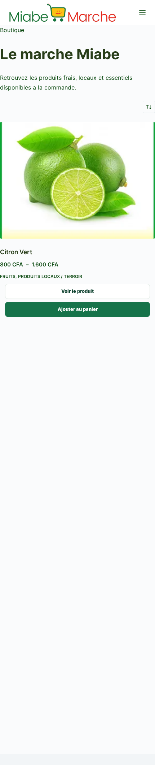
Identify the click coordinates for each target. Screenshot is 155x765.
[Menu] (142, 12)
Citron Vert (16, 252)
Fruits (7, 276)
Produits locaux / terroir (50, 276)
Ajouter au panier (78, 309)
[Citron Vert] (77, 180)
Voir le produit (77, 291)
